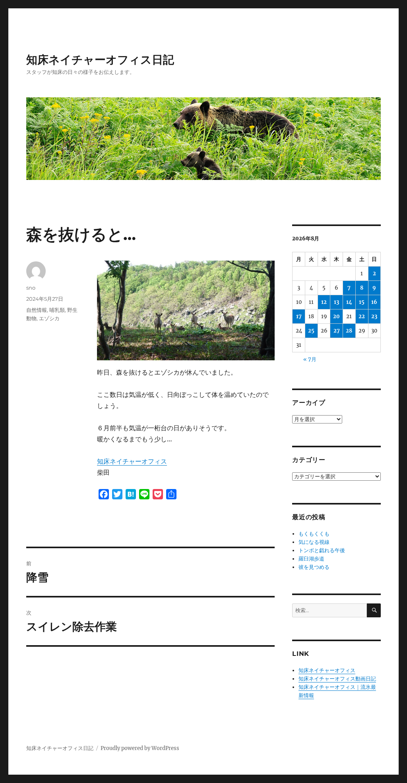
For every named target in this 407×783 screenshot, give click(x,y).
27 (336, 330)
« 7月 (309, 359)
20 (336, 316)
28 (349, 330)
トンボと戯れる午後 (321, 550)
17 (299, 316)
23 (374, 316)
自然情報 (36, 310)
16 (374, 302)
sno (30, 287)
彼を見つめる (313, 567)
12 (324, 302)
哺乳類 (57, 310)
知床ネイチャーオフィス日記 (100, 59)
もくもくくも (313, 533)
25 (311, 330)
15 (361, 302)
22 (362, 316)
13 (336, 302)
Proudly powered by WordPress (140, 748)
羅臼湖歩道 (311, 558)
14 (349, 302)
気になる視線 (313, 542)
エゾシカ (49, 318)
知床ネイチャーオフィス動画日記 (337, 678)
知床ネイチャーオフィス (132, 461)
